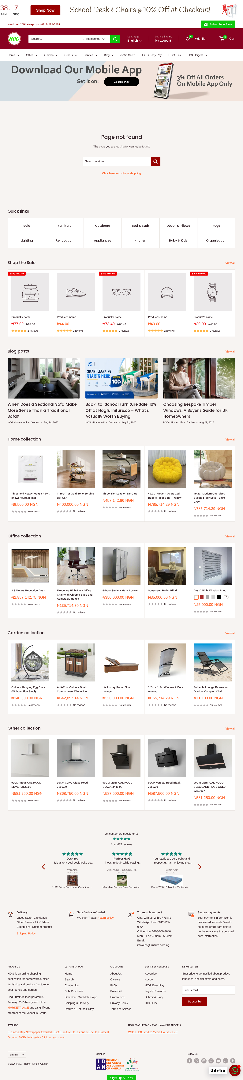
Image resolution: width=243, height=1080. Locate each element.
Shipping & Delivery (77, 1003)
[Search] (115, 39)
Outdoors (102, 225)
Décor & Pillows (178, 225)
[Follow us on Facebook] (189, 1060)
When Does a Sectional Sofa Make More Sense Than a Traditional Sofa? (42, 410)
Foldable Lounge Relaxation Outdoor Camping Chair (211, 689)
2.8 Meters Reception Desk (28, 590)
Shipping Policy (26, 933)
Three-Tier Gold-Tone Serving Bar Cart (75, 495)
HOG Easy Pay (152, 55)
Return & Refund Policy (79, 1008)
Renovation (64, 240)
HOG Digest (195, 55)
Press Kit (116, 991)
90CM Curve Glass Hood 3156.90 (72, 784)
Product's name (21, 317)
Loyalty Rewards (155, 991)
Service (88, 55)
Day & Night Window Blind (210, 590)
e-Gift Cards (128, 55)
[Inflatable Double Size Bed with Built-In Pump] (72, 880)
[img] (121, 839)
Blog (107, 55)
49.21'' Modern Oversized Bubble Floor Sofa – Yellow (164, 495)
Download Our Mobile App (81, 997)
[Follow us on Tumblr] (232, 1060)
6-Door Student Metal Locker (120, 590)
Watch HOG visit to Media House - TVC (153, 1032)
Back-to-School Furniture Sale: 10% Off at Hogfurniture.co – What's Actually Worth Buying (120, 410)
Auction (149, 979)
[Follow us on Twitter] (196, 1060)
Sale (26, 225)
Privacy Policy (119, 1003)
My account (163, 40)
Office (29, 55)
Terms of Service (120, 1008)
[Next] (235, 303)
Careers (115, 979)
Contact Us (72, 985)
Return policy (105, 917)
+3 (225, 597)
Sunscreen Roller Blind (162, 590)
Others (68, 55)
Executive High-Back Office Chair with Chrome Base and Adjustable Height (74, 594)
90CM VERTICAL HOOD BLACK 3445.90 (117, 784)
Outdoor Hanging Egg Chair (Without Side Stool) (28, 689)
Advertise (151, 973)
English (14, 1054)
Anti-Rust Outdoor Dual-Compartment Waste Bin (72, 689)
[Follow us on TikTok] (225, 1060)
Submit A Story (154, 997)
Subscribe (194, 1001)
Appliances (102, 240)
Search (69, 979)
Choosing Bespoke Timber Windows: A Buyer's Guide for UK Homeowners (195, 410)
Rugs (216, 225)
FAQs (114, 985)
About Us (116, 973)
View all (230, 263)
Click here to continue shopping (121, 173)
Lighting (27, 240)
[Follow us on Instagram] (204, 1060)
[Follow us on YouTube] (218, 1060)
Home (11, 55)
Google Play (121, 81)
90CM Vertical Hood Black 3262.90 (164, 784)
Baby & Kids (178, 240)
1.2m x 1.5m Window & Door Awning (165, 689)
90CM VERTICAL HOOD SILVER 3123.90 (26, 784)
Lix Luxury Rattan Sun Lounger (116, 689)
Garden (49, 55)
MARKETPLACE (18, 1007)
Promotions (117, 997)
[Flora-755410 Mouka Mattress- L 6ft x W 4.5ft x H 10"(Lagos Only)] (122, 880)
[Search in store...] (155, 161)
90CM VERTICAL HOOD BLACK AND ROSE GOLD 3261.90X (210, 786)
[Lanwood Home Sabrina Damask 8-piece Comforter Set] (171, 880)
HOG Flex (174, 55)
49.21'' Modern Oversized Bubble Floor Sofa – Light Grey (209, 497)
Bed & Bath (140, 225)
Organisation (216, 240)
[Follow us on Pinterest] (211, 1060)
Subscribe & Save (221, 24)
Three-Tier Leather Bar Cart (120, 493)
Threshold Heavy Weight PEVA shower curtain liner (30, 495)
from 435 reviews (121, 844)
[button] (44, 866)
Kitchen (140, 240)
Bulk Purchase (74, 991)
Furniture (64, 225)
